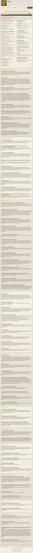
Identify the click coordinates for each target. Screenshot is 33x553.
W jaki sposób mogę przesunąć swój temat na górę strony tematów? (8, 56)
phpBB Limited (23, 516)
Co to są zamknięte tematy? (4, 65)
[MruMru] (4, 3)
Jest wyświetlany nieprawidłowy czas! (6, 35)
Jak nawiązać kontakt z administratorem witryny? (23, 61)
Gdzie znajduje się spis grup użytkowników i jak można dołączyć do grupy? (24, 24)
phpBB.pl (12, 169)
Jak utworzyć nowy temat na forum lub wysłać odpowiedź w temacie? (8, 45)
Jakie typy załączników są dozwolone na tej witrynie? (23, 54)
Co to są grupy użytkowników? (20, 23)
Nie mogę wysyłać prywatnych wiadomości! (22, 31)
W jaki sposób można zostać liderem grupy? (22, 25)
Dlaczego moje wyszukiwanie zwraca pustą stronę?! (23, 43)
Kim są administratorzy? (20, 21)
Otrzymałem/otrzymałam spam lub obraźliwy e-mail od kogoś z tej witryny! (23, 33)
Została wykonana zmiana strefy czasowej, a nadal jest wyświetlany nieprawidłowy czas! (8, 37)
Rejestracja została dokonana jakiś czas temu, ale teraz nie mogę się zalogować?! (8, 26)
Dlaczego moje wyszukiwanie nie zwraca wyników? (23, 42)
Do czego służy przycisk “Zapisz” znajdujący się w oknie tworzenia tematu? (8, 54)
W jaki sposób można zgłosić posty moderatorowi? (7, 52)
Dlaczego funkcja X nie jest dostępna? (21, 59)
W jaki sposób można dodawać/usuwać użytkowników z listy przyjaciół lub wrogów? (24, 38)
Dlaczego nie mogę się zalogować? (5, 25)
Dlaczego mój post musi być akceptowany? (6, 55)
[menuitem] (29, 13)
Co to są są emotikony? (4, 61)
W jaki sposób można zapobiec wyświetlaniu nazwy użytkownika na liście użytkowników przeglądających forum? (8, 34)
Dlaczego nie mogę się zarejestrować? (6, 23)
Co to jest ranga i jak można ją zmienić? (6, 40)
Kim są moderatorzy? (19, 22)
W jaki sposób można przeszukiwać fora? (22, 41)
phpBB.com (20, 169)
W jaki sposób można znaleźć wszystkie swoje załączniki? (24, 55)
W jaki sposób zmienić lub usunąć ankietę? (6, 49)
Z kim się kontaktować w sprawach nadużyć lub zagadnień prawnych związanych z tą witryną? (24, 60)
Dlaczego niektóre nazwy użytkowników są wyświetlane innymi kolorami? (24, 26)
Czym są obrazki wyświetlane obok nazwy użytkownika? (8, 38)
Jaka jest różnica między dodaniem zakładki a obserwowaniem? (22, 48)
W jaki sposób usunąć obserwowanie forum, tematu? (23, 51)
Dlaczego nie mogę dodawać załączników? (6, 51)
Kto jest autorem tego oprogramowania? (22, 58)
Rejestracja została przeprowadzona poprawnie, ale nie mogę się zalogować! (8, 24)
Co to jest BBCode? (3, 59)
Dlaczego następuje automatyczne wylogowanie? (7, 28)
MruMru (3, 13)
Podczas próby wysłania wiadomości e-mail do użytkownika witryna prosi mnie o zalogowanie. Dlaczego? (8, 41)
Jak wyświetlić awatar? (4, 39)
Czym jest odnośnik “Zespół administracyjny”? (22, 28)
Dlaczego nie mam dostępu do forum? (6, 50)
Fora (6, 13)
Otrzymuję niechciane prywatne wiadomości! (22, 32)
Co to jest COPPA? (3, 22)
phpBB (15, 549)
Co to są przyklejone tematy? (5, 64)
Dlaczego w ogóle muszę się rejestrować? (6, 21)
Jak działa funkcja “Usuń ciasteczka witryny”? (7, 29)
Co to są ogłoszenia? (4, 63)
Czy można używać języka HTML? (5, 60)
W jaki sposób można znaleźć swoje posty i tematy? (23, 44)
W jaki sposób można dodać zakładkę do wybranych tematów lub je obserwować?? (23, 49)
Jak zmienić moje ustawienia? (5, 32)
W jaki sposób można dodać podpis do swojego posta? (8, 47)
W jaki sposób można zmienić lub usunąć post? (7, 46)
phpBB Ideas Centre (12, 523)
